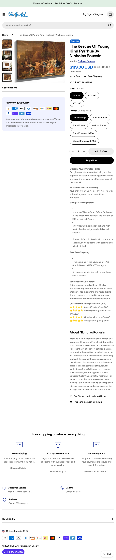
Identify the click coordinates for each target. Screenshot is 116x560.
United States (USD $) (17, 531)
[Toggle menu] (4, 14)
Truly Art (14, 545)
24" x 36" (92, 95)
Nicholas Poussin (86, 61)
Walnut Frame (99, 125)
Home (5, 35)
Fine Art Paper (100, 117)
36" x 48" (77, 103)
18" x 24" (77, 95)
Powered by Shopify (29, 545)
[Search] (109, 25)
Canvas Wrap (79, 117)
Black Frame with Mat (83, 133)
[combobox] (58, 25)
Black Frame (79, 125)
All (13, 35)
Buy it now (91, 160)
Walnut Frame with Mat (84, 141)
